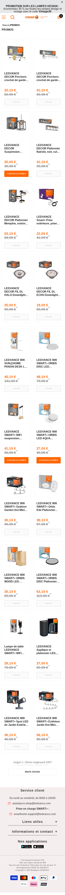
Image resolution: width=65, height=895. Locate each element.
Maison (6, 25)
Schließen (62, 2)
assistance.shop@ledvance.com (31, 803)
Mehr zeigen (32, 772)
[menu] (4, 17)
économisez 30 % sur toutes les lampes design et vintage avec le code (33, 9)
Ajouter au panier (16, 174)
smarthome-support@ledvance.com (35, 814)
